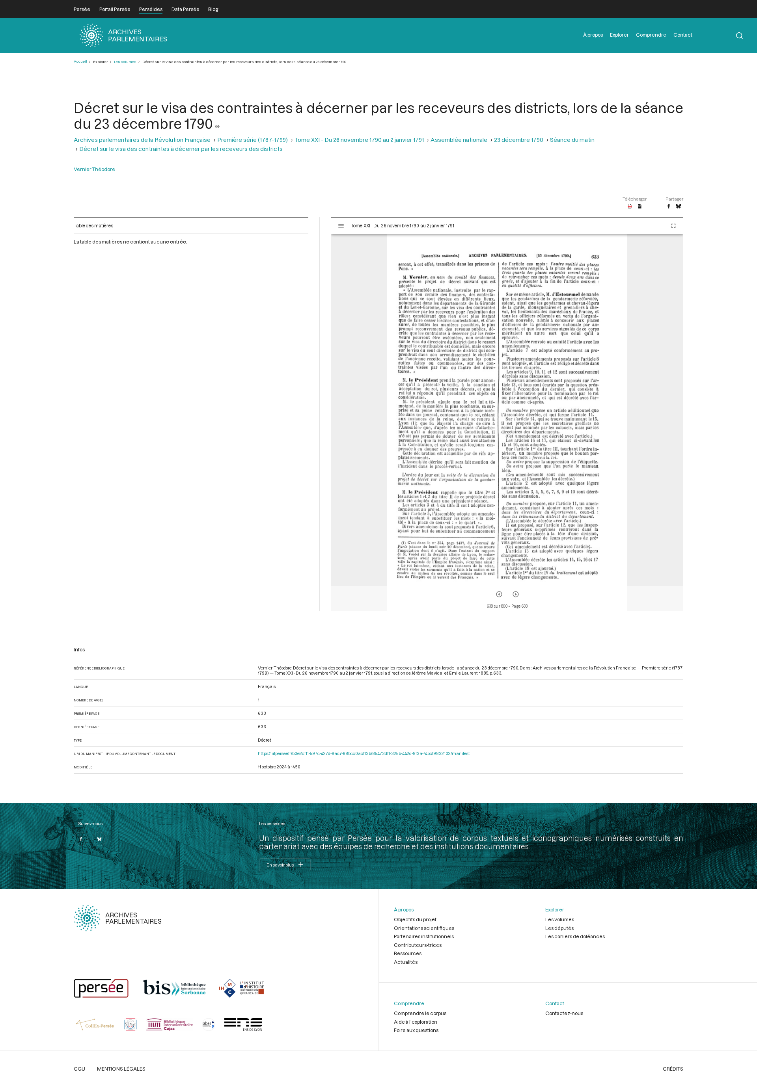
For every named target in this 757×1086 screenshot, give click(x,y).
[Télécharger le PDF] (630, 206)
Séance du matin (572, 139)
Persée (82, 9)
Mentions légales (121, 1068)
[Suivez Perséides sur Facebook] (81, 839)
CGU (79, 1068)
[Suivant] (515, 594)
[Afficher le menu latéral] (341, 226)
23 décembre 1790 (518, 139)
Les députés (559, 928)
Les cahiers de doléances (575, 936)
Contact (682, 34)
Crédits (673, 1068)
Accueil (80, 61)
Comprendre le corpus (420, 1013)
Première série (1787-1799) (252, 139)
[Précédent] (499, 594)
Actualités (406, 962)
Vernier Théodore (94, 169)
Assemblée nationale (459, 139)
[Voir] (217, 123)
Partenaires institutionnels (424, 936)
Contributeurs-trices (418, 945)
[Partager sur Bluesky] (678, 206)
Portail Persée (115, 9)
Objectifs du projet (415, 919)
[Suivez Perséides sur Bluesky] (99, 839)
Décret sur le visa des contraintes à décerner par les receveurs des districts (181, 148)
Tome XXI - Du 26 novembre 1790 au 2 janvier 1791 (359, 139)
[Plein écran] (673, 226)
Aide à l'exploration (415, 1022)
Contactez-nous (564, 1013)
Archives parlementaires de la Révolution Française (142, 139)
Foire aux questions (416, 1030)
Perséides (150, 9)
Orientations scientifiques (424, 928)
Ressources (407, 953)
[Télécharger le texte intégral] (639, 206)
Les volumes (125, 62)
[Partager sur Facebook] (669, 206)
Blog (213, 9)
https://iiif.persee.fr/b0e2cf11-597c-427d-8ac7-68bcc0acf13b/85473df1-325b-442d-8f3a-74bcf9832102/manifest (364, 753)
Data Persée (186, 9)
